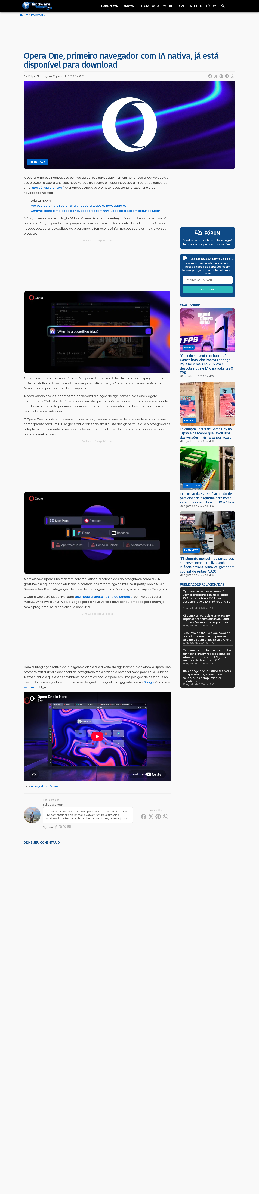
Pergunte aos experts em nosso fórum (207, 244)
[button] (210, 76)
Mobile (168, 6)
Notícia (189, 420)
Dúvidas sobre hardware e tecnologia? (207, 240)
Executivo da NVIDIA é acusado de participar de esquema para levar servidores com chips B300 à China (207, 498)
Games (181, 6)
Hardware (129, 6)
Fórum (211, 6)
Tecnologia (150, 6)
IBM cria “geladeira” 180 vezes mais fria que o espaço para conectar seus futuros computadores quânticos (207, 676)
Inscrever (207, 289)
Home (24, 14)
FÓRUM (212, 233)
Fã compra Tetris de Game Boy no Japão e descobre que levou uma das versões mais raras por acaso (206, 433)
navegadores (40, 786)
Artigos (196, 6)
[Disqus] (97, 896)
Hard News (109, 6)
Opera (54, 786)
